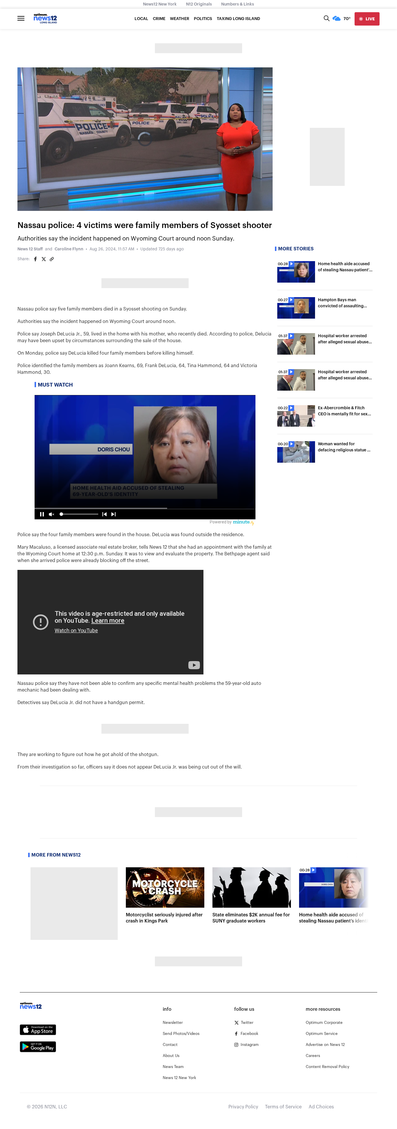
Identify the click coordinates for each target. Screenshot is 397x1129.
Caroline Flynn (69, 249)
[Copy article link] (51, 259)
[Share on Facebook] (35, 259)
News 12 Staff (30, 249)
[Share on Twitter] (43, 259)
